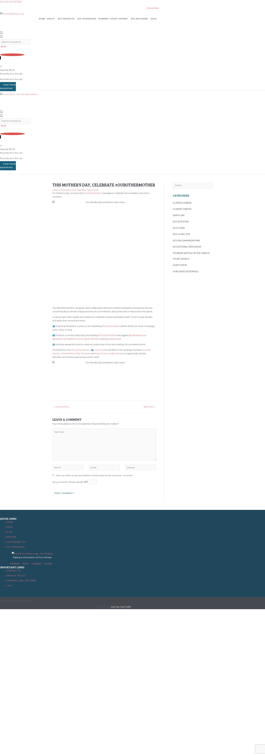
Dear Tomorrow (83, 353)
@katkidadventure (137, 335)
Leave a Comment (61, 190)
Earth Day (179, 215)
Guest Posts (180, 265)
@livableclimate (60, 339)
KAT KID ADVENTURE (11, 2)
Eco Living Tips (181, 234)
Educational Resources (187, 247)
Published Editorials (185, 271)
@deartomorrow (76, 339)
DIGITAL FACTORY (121, 607)
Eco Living (179, 228)
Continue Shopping (8, 87)
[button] (51, 19)
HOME (42, 18)
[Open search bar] (1, 33)
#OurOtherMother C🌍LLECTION (87, 350)
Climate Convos (182, 209)
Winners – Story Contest (113, 18)
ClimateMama (68, 353)
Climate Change (182, 203)
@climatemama (92, 339)
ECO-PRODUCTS (66, 18)
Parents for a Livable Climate (109, 353)
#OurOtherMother (93, 193)
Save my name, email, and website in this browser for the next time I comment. (94, 475)
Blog (154, 18)
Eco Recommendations (186, 240)
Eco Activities (78, 190)
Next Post (150, 407)
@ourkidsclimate (113, 339)
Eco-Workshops (87, 18)
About (51, 18)
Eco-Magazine (139, 18)
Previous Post (61, 407)
